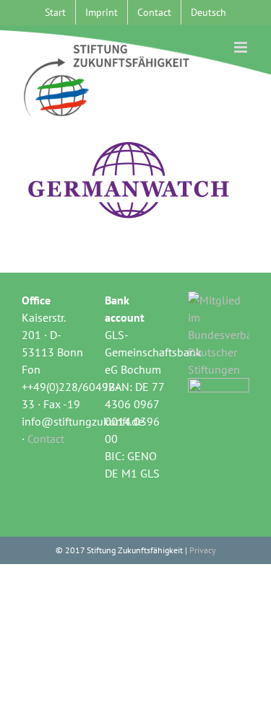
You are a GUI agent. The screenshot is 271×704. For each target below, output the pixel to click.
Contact (45, 438)
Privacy (202, 550)
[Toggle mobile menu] (241, 47)
